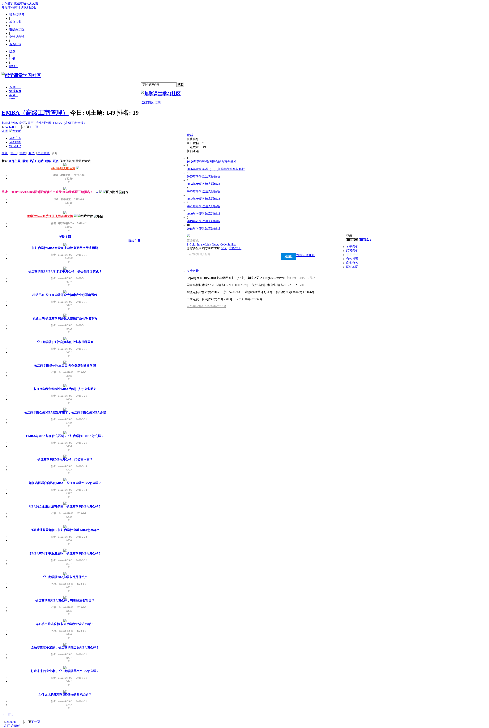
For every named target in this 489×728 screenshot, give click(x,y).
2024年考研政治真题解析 (203, 184)
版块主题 (65, 236)
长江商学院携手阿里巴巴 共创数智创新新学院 (65, 365)
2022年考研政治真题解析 (203, 198)
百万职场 (15, 44)
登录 (12, 51)
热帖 (22, 153)
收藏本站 (20, 3)
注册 (12, 58)
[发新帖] (15, 131)
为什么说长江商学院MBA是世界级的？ (64, 694)
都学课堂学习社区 (14, 123)
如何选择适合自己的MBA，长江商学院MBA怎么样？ (65, 483)
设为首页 (8, 3)
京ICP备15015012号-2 (300, 278)
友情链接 (193, 270)
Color (192, 244)
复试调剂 (15, 91)
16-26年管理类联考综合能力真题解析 (211, 161)
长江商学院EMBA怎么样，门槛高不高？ (65, 459)
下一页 (33, 127)
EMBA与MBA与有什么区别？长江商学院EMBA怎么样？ (65, 436)
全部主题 (15, 138)
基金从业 (15, 22)
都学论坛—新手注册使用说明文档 (50, 216)
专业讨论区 (43, 123)
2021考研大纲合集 (63, 168)
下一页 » (7, 715)
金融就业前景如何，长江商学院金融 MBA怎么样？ (65, 530)
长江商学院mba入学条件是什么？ (65, 577)
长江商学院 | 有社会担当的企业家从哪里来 (65, 342)
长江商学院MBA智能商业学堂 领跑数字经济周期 (65, 248)
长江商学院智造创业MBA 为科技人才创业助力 (65, 389)
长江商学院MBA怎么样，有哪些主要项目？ (65, 600)
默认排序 (15, 146)
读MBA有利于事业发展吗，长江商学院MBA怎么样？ (65, 553)
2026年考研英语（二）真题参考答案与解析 (216, 169)
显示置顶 (43, 153)
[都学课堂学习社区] (21, 75)
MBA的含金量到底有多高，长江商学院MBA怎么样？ (65, 506)
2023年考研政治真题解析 (203, 191)
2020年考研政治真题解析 (203, 213)
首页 (15, 87)
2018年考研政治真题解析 (203, 228)
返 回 (5, 131)
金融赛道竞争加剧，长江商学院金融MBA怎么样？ (65, 647)
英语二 (13, 95)
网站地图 (352, 266)
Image (201, 244)
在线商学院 (16, 29)
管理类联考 (16, 14)
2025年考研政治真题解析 (203, 176)
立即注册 (235, 248)
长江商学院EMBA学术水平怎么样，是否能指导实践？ (65, 271)
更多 (56, 161)
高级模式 (193, 240)
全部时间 (15, 142)
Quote (215, 244)
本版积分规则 (305, 255)
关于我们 (352, 246)
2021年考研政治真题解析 (203, 206)
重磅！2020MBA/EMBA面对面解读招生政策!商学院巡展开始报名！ (47, 192)
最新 (5, 153)
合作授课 (352, 258)
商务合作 (352, 262)
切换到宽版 (28, 7)
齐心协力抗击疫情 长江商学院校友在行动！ (65, 624)
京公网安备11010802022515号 (206, 306)
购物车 (13, 66)
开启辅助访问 (11, 7)
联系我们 (352, 250)
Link (208, 244)
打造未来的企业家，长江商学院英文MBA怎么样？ (65, 671)
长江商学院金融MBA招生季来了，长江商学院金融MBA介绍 (65, 412)
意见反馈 (32, 3)
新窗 (54, 153)
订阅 (158, 102)
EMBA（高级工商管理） (35, 112)
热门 (14, 153)
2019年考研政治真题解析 (203, 221)
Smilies (231, 244)
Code (223, 244)
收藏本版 (147, 102)
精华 (31, 153)
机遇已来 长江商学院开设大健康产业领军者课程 (64, 295)
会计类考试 (16, 36)
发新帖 (15, 725)
